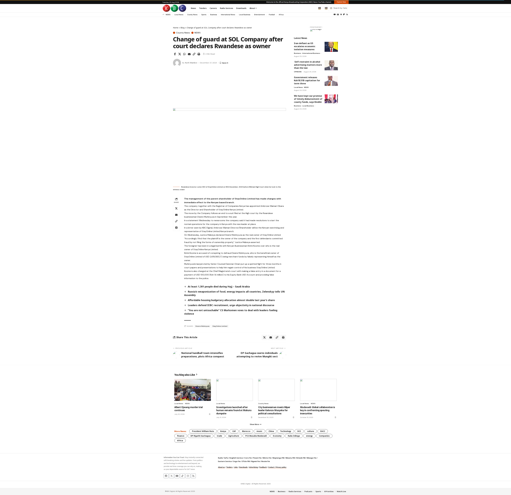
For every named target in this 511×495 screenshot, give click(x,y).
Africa (281, 15)
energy (309, 436)
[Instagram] (188, 475)
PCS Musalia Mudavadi (256, 436)
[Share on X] (180, 54)
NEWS (168, 15)
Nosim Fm (265, 461)
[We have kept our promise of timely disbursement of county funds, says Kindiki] (331, 99)
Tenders (229, 467)
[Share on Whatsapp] (184, 54)
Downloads (243, 467)
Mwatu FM (290, 458)
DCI (299, 431)
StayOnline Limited (220, 326)
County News (192, 15)
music (259, 431)
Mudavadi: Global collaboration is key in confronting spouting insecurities (317, 410)
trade (219, 436)
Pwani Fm (257, 458)
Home (175, 27)
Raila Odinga (294, 436)
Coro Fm (248, 458)
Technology (285, 431)
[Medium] (341, 14)
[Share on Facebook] (175, 54)
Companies (324, 436)
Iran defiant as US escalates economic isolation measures (304, 46)
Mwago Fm (311, 458)
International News (228, 15)
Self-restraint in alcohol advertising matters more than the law (308, 64)
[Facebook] (166, 475)
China (271, 431)
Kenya (223, 431)
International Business (311, 53)
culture (310, 431)
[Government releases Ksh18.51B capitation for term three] (331, 81)
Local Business (244, 15)
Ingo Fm (236, 461)
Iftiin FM (246, 461)
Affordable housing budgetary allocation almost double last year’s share (231, 300)
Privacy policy (281, 467)
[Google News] (337, 14)
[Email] (189, 54)
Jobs (236, 467)
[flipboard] (344, 14)
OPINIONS (298, 72)
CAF (234, 431)
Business (213, 15)
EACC (322, 431)
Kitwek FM (300, 458)
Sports (203, 15)
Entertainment (259, 15)
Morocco (246, 431)
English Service (236, 458)
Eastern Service (225, 461)
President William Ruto (203, 431)
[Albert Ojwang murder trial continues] (192, 390)
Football (272, 15)
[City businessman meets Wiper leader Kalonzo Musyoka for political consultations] (276, 390)
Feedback (263, 467)
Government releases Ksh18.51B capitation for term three (307, 80)
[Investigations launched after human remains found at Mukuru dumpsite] (234, 390)
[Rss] (347, 14)
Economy (277, 436)
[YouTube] (334, 14)
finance (180, 436)
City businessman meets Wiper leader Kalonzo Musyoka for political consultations (274, 410)
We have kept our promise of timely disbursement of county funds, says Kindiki (308, 98)
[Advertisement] (229, 88)
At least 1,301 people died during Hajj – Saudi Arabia (219, 286)
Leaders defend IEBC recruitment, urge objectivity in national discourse (231, 305)
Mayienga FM (278, 458)
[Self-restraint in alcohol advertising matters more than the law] (331, 65)
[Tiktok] (182, 475)
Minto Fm (267, 458)
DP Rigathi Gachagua (201, 436)
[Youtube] (177, 475)
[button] (314, 8)
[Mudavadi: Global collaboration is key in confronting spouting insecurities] (318, 390)
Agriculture (233, 436)
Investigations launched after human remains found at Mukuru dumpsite (233, 410)
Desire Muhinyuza (202, 326)
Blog (182, 27)
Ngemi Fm (255, 461)
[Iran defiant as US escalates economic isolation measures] (331, 47)
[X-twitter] (171, 475)
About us (221, 467)
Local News (178, 15)
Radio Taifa (223, 458)
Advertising (253, 467)
